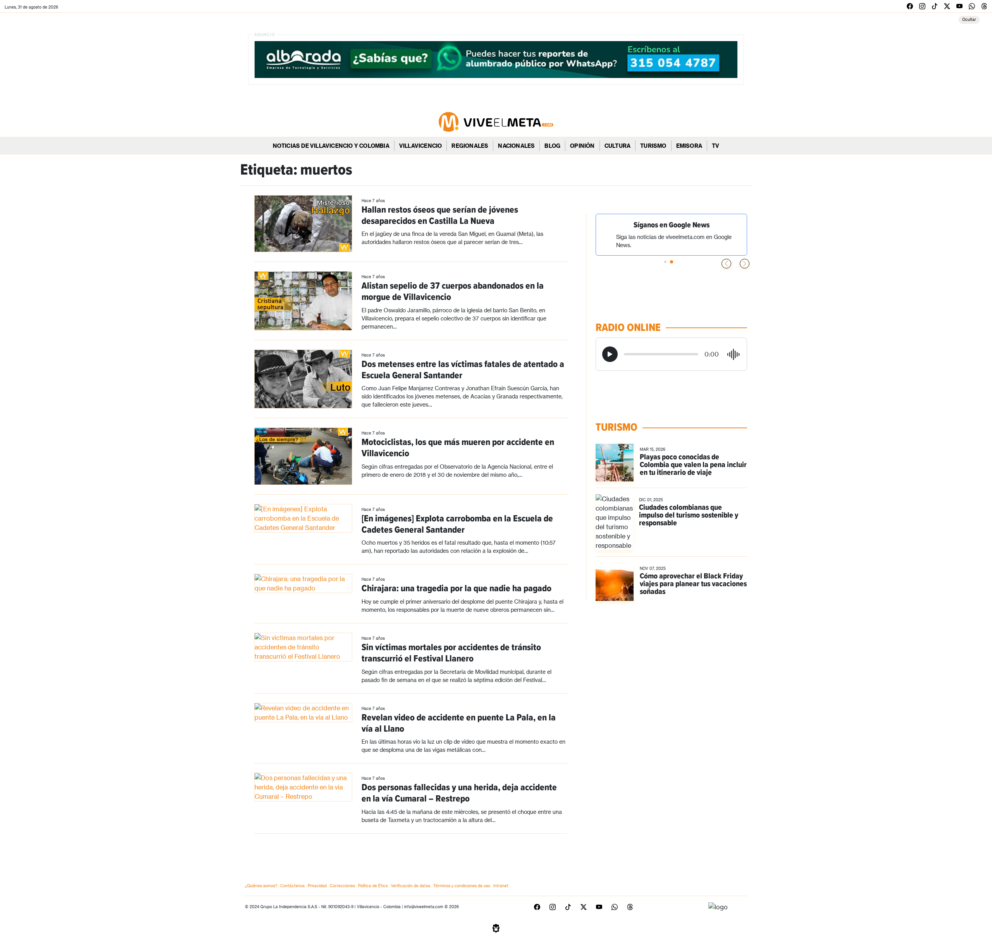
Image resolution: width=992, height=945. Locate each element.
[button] (744, 263)
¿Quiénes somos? (261, 885)
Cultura (617, 145)
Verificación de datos (410, 885)
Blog (552, 145)
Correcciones (342, 885)
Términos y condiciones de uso (461, 885)
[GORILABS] (496, 927)
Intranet (500, 885)
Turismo (653, 145)
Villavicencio (420, 145)
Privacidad (317, 885)
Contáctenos (292, 885)
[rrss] (910, 6)
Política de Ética (373, 885)
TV (715, 145)
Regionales (469, 145)
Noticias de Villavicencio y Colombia (331, 145)
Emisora (689, 145)
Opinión (582, 145)
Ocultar (969, 19)
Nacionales (516, 145)
